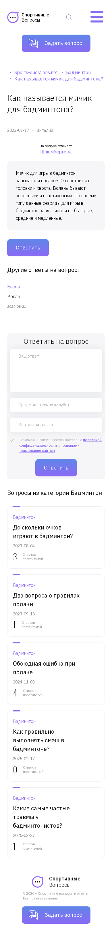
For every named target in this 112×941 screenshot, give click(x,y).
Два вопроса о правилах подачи (46, 599)
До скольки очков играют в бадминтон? (43, 531)
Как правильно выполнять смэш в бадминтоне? (38, 740)
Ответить (28, 247)
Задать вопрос (63, 43)
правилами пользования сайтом (49, 448)
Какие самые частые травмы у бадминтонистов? (41, 816)
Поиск (69, 17)
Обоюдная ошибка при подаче (44, 668)
